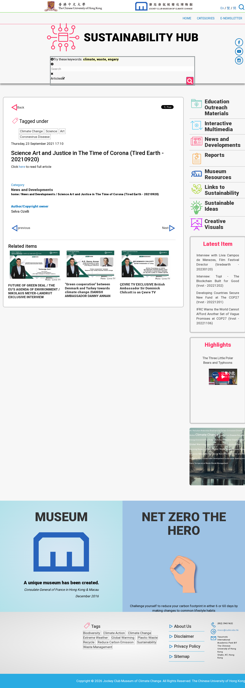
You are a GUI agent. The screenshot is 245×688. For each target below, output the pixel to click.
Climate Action (115, 633)
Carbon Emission (228, 431)
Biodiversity (215, 431)
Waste (208, 463)
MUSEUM (61, 517)
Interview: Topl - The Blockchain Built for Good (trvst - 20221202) (217, 281)
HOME (187, 18)
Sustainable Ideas (219, 206)
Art (62, 131)
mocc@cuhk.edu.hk (227, 630)
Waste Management (219, 463)
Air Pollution (195, 431)
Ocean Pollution (228, 444)
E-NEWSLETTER (231, 18)
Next (165, 228)
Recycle (229, 449)
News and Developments (32, 190)
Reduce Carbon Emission (116, 642)
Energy (192, 440)
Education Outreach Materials (217, 107)
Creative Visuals (215, 224)
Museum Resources (218, 174)
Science (51, 131)
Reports (215, 155)
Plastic (209, 449)
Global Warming (198, 444)
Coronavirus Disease (35, 137)
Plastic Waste (219, 449)
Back (20, 107)
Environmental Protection (206, 440)
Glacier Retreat (238, 440)
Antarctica (205, 431)
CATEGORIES (206, 18)
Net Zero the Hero (184, 524)
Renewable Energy (226, 454)
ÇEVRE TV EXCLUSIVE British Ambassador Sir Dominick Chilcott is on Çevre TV (142, 288)
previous (24, 228)
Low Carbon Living (214, 444)
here (22, 167)
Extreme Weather (224, 440)
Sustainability (195, 458)
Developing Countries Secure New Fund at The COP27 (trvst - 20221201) (217, 297)
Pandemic (202, 449)
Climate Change (31, 131)
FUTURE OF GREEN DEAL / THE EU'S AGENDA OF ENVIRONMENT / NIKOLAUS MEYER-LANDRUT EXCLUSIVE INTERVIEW (34, 291)
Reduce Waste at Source (208, 454)
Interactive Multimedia (219, 126)
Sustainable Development (213, 458)
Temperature (200, 463)
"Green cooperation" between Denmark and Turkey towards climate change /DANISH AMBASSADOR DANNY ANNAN (87, 290)
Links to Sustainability (222, 190)
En (222, 8)
